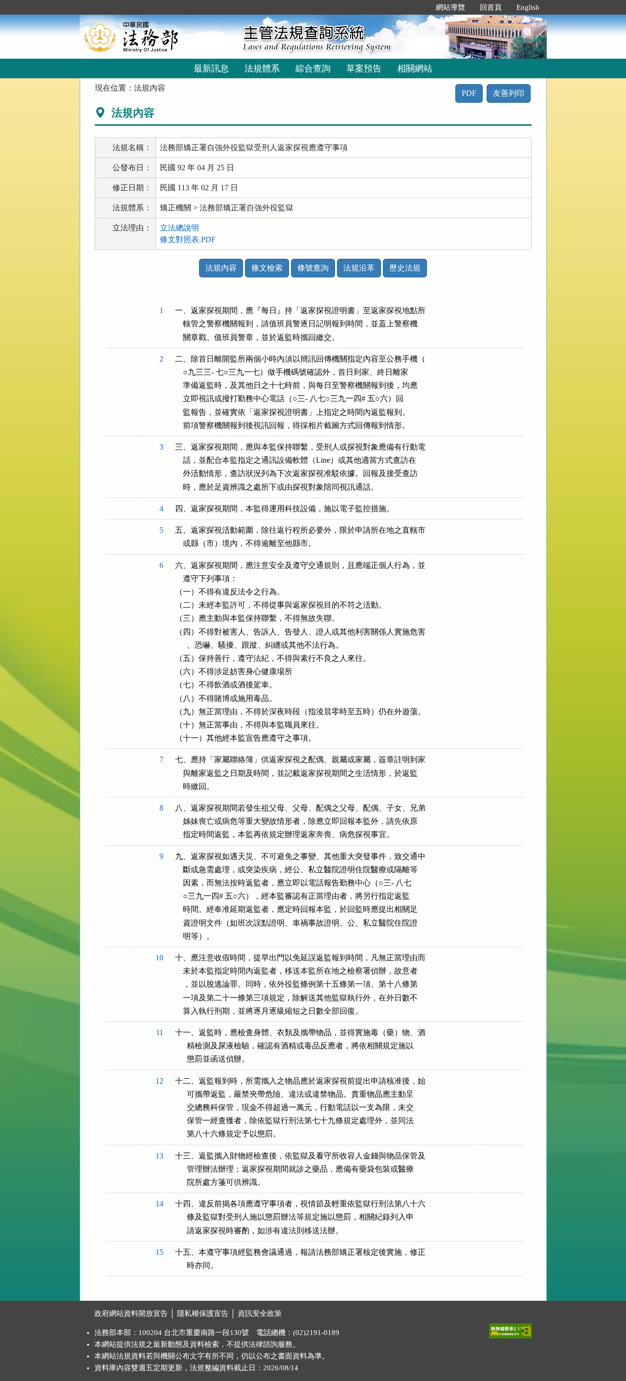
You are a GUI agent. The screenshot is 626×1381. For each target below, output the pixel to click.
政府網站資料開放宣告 (131, 1313)
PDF (469, 93)
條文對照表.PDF (188, 239)
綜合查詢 (313, 68)
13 (159, 1156)
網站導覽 (450, 7)
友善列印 (508, 93)
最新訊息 (211, 68)
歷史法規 (405, 268)
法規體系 (262, 68)
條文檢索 (267, 268)
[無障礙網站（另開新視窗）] (510, 1329)
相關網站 (414, 68)
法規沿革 (359, 268)
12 (159, 1081)
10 (159, 957)
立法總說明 (179, 228)
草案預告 (363, 68)
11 (159, 1032)
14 (159, 1204)
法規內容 (221, 268)
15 (159, 1252)
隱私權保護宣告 (202, 1313)
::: (418, 7)
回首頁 (491, 7)
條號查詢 (313, 268)
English (527, 7)
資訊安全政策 (260, 1313)
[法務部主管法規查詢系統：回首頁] (158, 36)
